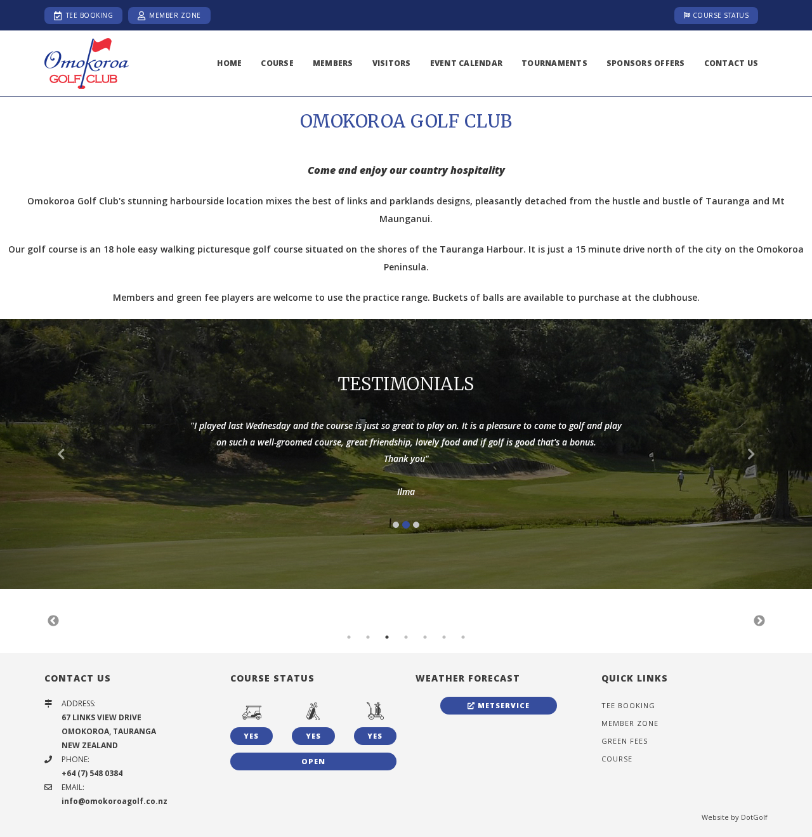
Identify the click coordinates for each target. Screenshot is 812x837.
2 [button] (368, 637)
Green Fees (624, 741)
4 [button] (406, 637)
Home (229, 63)
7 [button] (463, 637)
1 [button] (349, 637)
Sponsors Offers (645, 63)
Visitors (391, 63)
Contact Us (731, 63)
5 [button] (425, 637)
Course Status (719, 15)
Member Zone (175, 15)
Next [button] (759, 621)
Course (277, 63)
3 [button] (387, 637)
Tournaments (554, 63)
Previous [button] (53, 621)
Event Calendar (466, 63)
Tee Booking (88, 15)
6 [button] (444, 637)
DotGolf (754, 817)
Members (333, 63)
